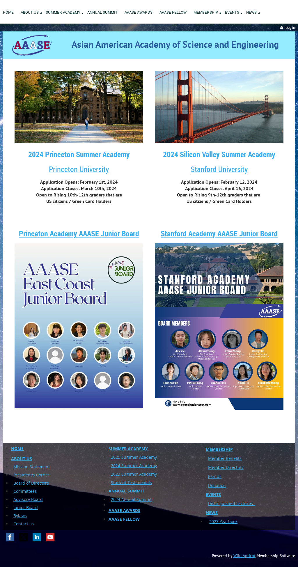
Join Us (214, 476)
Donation (217, 485)
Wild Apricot (244, 555)
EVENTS (213, 494)
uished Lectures (238, 503)
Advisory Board (28, 499)
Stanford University (219, 169)
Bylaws (20, 515)
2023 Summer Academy (134, 474)
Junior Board (25, 507)
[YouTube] (50, 537)
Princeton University (79, 169)
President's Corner (31, 475)
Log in (290, 27)
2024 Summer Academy (134, 465)
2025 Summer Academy (134, 457)
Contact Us (23, 524)
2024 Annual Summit (131, 499)
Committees (25, 491)
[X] (23, 537)
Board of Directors (31, 483)
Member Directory (226, 467)
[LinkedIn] (37, 537)
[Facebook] (10, 537)
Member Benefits (225, 458)
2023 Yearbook (223, 521)
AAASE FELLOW (124, 519)
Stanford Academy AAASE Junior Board (219, 233)
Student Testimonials (131, 482)
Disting (215, 503)
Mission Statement (31, 466)
